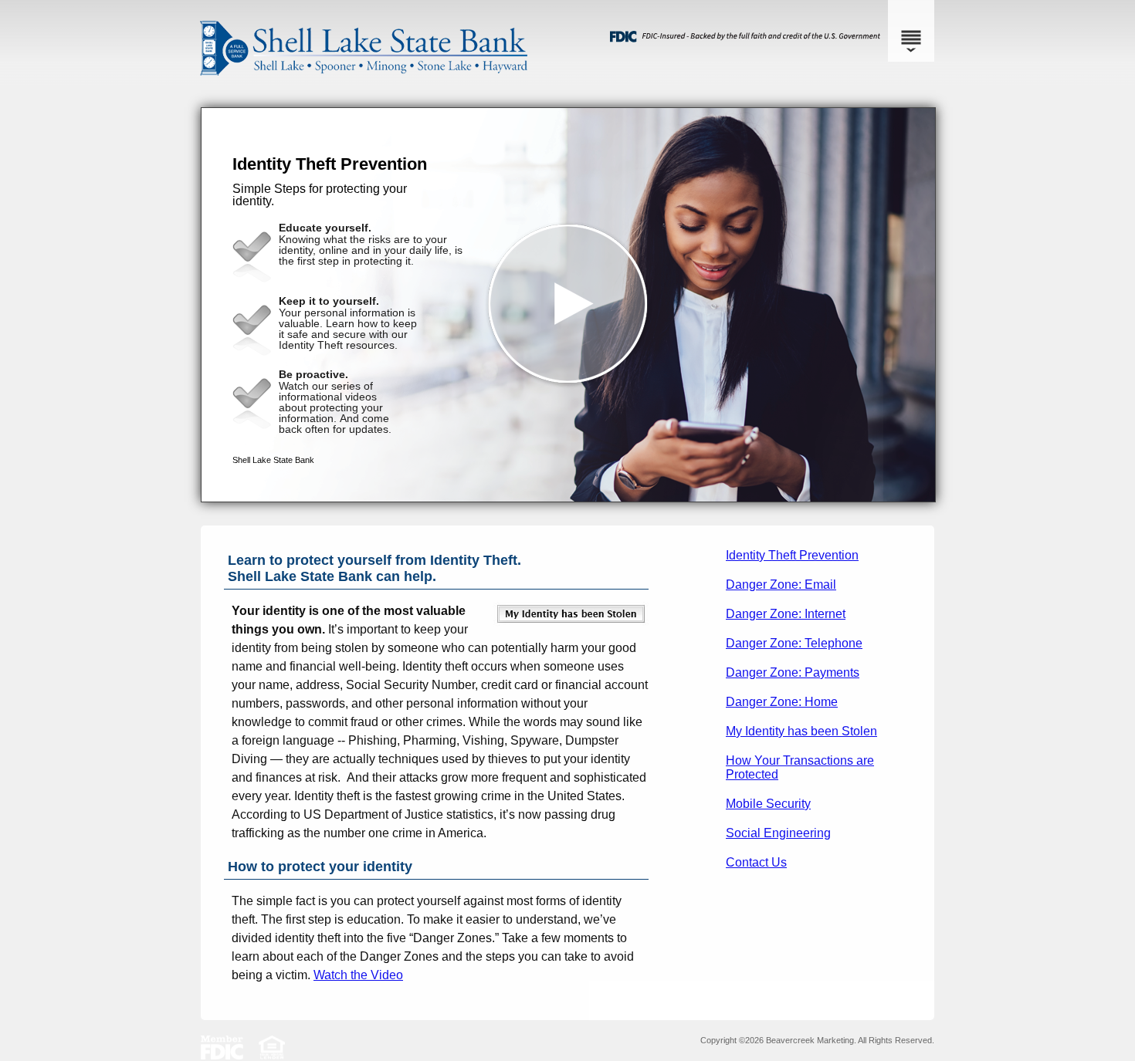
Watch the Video (358, 975)
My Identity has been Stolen (801, 731)
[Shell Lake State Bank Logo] (563, 92)
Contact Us (756, 862)
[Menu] (911, 31)
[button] (568, 305)
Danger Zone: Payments (792, 672)
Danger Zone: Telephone (794, 643)
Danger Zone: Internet (785, 613)
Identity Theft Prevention (792, 555)
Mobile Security (768, 803)
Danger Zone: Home (782, 701)
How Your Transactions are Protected (800, 767)
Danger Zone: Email (781, 584)
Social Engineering (778, 833)
